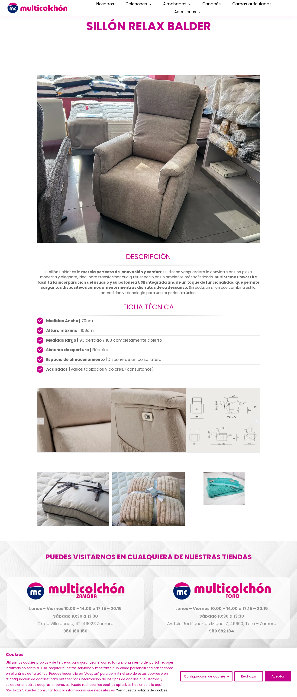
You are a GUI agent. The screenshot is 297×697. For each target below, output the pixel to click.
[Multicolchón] (37, 4)
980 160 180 (75, 631)
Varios (82, 498)
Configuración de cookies (205, 676)
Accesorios (67, 498)
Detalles (73, 506)
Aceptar (277, 676)
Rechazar (248, 676)
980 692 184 (221, 631)
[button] (40, 421)
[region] (148, 672)
